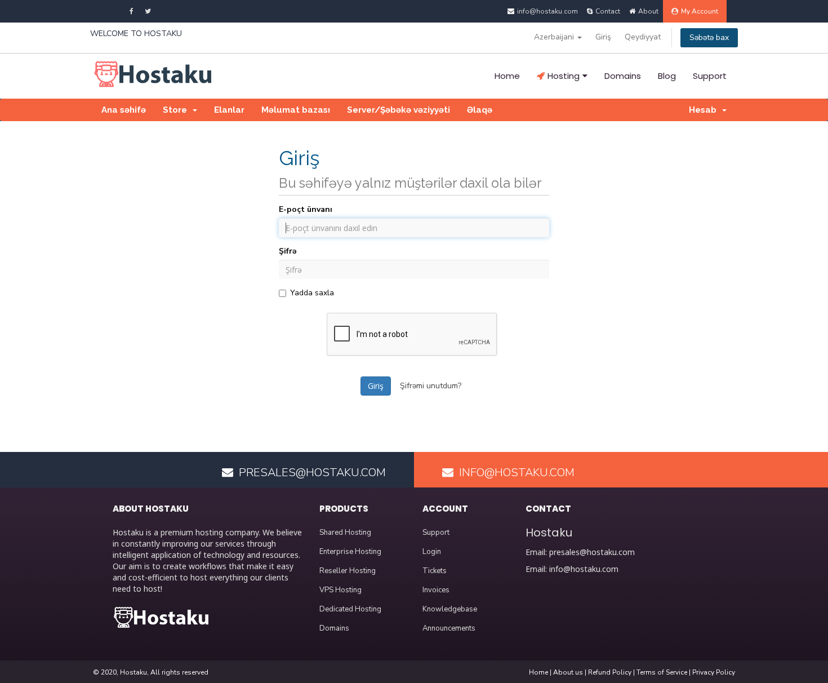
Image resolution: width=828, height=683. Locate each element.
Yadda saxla (312, 292)
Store (177, 110)
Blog (667, 76)
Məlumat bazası (295, 110)
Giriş (603, 37)
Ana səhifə (123, 110)
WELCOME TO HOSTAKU (136, 33)
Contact (607, 11)
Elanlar (229, 110)
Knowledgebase (449, 609)
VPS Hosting (340, 590)
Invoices (435, 590)
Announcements (448, 628)
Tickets (434, 571)
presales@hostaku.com (592, 552)
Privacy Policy (713, 672)
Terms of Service (661, 672)
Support (710, 76)
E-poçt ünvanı (305, 209)
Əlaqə (479, 110)
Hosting (563, 76)
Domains (622, 76)
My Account (699, 11)
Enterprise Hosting (350, 552)
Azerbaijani (555, 37)
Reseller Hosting (347, 571)
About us (568, 672)
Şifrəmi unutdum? (430, 385)
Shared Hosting (345, 532)
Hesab (705, 110)
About (648, 11)
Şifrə (288, 251)
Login (431, 552)
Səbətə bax (709, 37)
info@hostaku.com (583, 569)
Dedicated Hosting (350, 609)
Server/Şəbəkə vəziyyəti (398, 110)
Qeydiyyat (643, 37)
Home (507, 76)
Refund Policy (609, 672)
